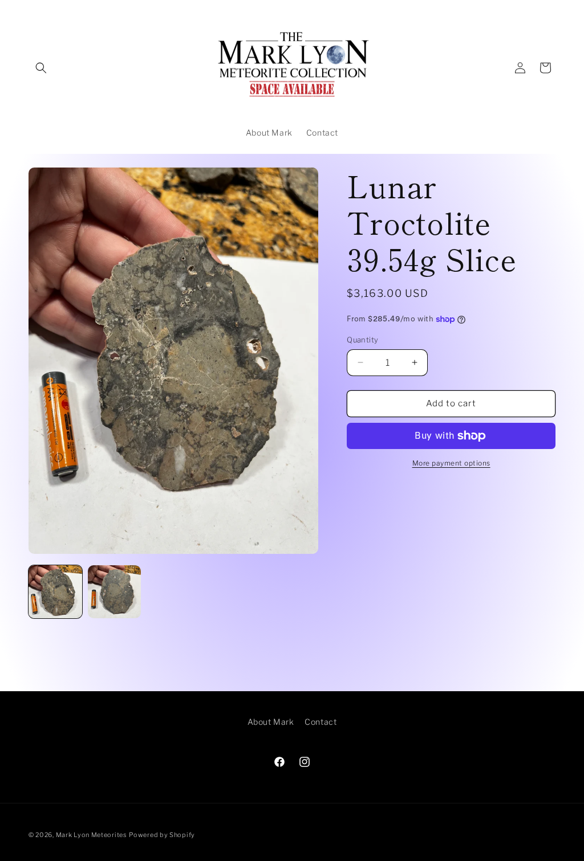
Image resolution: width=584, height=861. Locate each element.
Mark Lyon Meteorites (91, 835)
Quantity (362, 339)
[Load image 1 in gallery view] (55, 592)
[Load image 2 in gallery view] (114, 592)
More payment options (451, 463)
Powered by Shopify (162, 835)
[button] (41, 67)
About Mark (271, 722)
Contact (320, 722)
